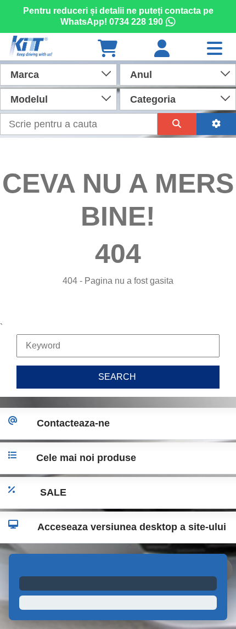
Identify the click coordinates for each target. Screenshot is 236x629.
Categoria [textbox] (153, 99)
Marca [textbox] (24, 74)
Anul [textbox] (141, 74)
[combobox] (58, 73)
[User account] (162, 49)
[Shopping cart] (107, 49)
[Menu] (214, 49)
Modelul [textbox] (29, 99)
